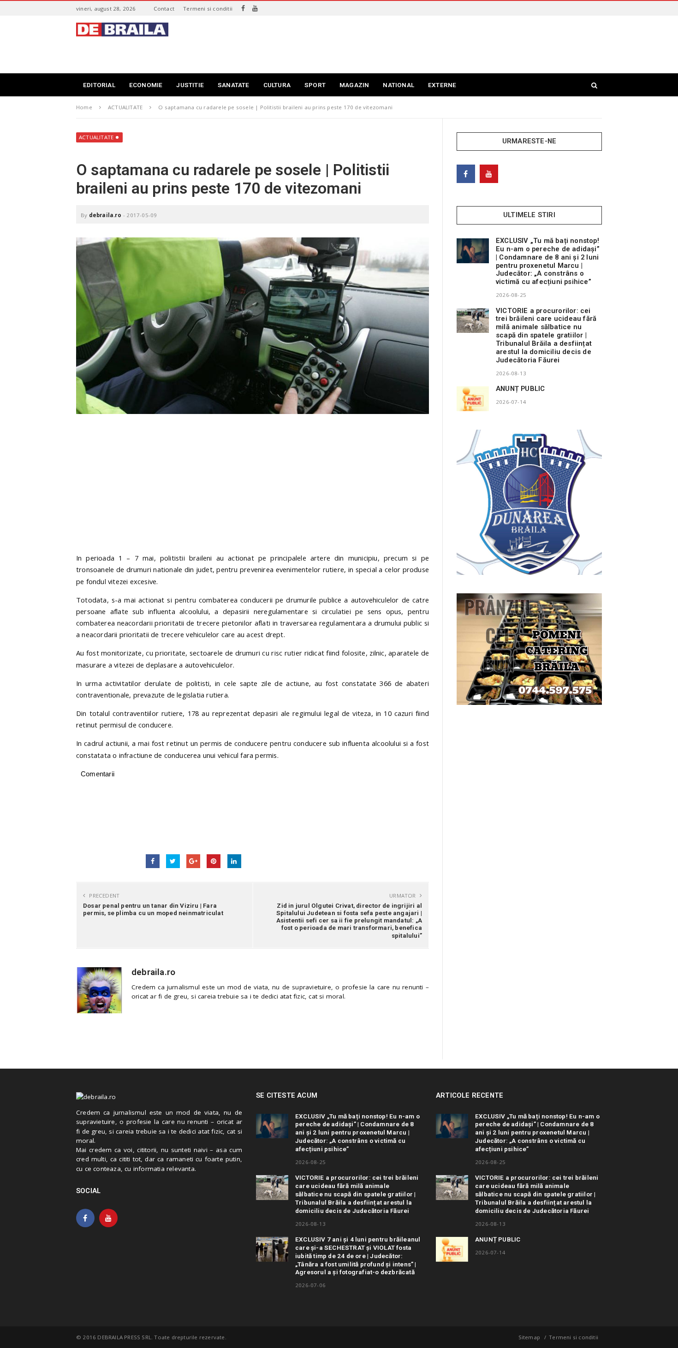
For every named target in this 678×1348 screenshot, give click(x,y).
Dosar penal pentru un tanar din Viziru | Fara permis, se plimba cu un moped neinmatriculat (153, 909)
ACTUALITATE (96, 137)
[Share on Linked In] (234, 861)
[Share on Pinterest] (213, 861)
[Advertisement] (434, 43)
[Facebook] (243, 8)
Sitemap (529, 1337)
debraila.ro (105, 215)
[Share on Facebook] (153, 861)
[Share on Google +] (193, 861)
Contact (164, 8)
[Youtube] (255, 8)
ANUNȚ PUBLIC (520, 388)
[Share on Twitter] (173, 861)
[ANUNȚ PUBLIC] (473, 398)
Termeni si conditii (207, 8)
